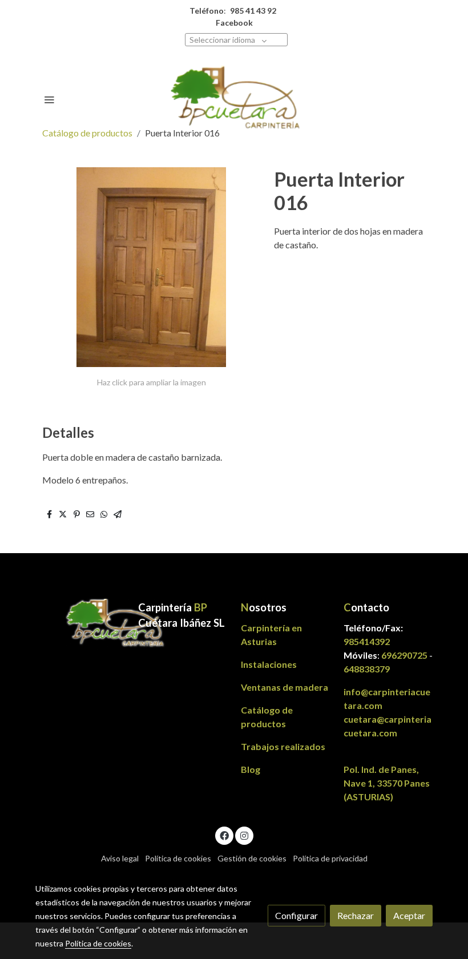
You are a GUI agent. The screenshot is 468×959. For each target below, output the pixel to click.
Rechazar (355, 915)
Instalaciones (269, 664)
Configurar (296, 915)
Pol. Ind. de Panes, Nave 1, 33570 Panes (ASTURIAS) (387, 783)
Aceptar (409, 915)
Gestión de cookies (252, 858)
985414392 (367, 641)
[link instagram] (244, 835)
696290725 (404, 655)
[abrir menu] (49, 99)
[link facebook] (224, 835)
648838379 (367, 668)
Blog (250, 769)
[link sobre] (80, 624)
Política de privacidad (330, 858)
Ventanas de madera (284, 687)
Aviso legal (120, 858)
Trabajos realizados (283, 746)
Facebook (234, 22)
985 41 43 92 (253, 10)
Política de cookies (178, 858)
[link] (234, 100)
